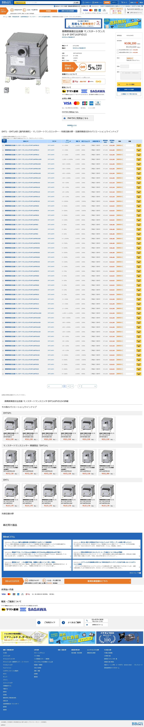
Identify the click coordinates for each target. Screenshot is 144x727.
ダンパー (5, 677)
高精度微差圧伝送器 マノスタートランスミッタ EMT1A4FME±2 (22, 155)
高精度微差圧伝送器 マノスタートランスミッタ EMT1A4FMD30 (22, 280)
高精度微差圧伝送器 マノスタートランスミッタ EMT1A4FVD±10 (22, 350)
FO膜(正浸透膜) (108, 653)
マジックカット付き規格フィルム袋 (43, 662)
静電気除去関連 (91, 653)
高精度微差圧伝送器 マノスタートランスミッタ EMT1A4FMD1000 (22, 239)
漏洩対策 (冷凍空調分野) (9, 698)
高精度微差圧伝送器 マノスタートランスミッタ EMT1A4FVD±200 (22, 327)
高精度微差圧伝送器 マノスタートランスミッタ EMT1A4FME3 (21, 229)
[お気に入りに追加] (3, 145)
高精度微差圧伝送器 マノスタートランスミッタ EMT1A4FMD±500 (23, 164)
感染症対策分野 (75, 650)
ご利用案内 (10, 722)
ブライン (5, 680)
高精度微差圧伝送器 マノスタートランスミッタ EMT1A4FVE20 (22, 369)
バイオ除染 (37, 656)
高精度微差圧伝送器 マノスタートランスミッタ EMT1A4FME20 (22, 215)
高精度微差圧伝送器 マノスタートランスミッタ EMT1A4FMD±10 (22, 197)
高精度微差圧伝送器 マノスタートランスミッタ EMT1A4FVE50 (22, 360)
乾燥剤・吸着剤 (38, 665)
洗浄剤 (5, 695)
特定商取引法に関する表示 (21, 722)
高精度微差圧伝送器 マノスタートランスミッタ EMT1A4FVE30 (22, 364)
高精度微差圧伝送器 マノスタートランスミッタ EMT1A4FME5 (21, 225)
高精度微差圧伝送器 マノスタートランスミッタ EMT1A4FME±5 (22, 145)
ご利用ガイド (88, 2)
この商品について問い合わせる (129, 94)
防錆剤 (36, 674)
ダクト (5, 674)
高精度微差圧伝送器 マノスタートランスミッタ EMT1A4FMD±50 (22, 183)
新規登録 (107, 2)
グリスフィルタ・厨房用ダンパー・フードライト (16, 662)
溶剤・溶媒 (37, 671)
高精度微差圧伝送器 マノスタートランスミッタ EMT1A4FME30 (22, 211)
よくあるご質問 (74, 622)
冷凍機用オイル (7, 686)
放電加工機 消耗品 (109, 662)
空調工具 (5, 701)
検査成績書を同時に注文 (128, 52)
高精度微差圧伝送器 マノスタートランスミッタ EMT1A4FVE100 (22, 355)
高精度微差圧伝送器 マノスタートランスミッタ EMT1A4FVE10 (22, 374)
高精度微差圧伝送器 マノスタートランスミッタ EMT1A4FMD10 (22, 294)
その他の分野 (107, 650)
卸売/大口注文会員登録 (68, 11)
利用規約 (43, 722)
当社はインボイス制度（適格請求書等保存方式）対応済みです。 (72, 6)
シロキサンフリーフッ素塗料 (10, 671)
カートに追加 (130, 84)
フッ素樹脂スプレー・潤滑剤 (41, 659)
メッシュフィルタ (7, 683)
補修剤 (5, 710)
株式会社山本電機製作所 (68, 37)
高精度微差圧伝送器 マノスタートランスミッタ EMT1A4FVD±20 (22, 346)
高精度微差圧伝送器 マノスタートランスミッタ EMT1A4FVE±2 (22, 308)
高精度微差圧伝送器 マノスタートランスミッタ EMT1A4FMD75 (22, 271)
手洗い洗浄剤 (37, 668)
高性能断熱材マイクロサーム (111, 668)
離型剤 (36, 677)
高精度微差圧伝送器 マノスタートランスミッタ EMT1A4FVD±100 (22, 332)
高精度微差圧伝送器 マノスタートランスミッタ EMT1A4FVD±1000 (23, 313)
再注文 (141, 2)
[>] (89, 386)
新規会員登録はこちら (98, 581)
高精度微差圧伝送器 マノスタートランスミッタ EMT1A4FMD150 (22, 262)
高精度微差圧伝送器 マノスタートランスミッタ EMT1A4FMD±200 (23, 173)
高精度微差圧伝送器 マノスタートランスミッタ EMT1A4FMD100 (22, 266)
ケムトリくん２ (7, 668)
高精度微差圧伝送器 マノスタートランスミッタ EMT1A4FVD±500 (22, 318)
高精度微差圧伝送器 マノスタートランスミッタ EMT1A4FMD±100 (23, 178)
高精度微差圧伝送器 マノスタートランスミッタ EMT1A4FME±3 (22, 150)
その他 (5, 653)
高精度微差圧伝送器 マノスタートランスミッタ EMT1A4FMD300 (22, 252)
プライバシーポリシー (34, 722)
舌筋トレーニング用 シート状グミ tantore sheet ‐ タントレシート (123, 665)
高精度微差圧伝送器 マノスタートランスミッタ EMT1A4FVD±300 (22, 322)
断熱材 (5, 692)
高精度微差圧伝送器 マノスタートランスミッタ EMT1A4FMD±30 (22, 187)
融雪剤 (5, 707)
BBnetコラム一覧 (134, 573)
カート (125, 2)
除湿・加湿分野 (62, 650)
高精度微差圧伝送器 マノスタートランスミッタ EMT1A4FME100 (22, 201)
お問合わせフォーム (97, 625)
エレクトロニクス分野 (93, 650)
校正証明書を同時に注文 (128, 50)
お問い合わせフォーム (136, 12)
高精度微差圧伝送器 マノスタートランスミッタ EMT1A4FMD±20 (22, 192)
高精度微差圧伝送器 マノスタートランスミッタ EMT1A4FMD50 (22, 276)
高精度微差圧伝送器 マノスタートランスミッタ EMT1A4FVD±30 (22, 341)
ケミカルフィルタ (7, 665)
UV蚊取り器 (107, 656)
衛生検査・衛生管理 (76, 653)
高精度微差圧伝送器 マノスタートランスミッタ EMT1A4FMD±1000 (23, 159)
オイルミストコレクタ (9, 659)
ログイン (114, 2)
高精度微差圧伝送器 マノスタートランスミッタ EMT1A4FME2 (21, 234)
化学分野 (36, 650)
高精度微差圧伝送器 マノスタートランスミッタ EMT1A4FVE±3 (22, 304)
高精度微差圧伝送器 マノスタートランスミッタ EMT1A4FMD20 (22, 285)
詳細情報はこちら (72, 125)
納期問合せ (120, 145)
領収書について (99, 2)
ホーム (5, 17)
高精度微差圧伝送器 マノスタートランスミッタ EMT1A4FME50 (22, 206)
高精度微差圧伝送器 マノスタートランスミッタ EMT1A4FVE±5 (22, 299)
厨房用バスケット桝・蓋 (110, 659)
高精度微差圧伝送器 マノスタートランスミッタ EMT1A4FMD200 (22, 257)
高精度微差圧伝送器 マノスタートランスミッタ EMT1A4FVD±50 (22, 336)
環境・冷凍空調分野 (13, 17)
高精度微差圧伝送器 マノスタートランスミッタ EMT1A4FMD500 (22, 248)
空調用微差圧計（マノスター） (29, 17)
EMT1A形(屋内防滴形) (45, 17)
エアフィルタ (6, 656)
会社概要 (3, 722)
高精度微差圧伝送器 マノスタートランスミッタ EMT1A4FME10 (22, 220)
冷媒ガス (5, 689)
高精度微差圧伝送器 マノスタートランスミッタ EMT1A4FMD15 (22, 290)
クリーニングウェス (39, 653)
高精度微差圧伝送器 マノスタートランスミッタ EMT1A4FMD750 (22, 243)
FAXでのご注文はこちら (78, 118)
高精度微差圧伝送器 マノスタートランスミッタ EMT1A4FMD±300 (23, 169)
